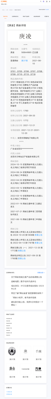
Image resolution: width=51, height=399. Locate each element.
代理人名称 (15, 153)
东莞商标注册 (9, 394)
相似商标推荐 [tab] (37, 16)
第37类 (24, 60)
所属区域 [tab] (46, 16)
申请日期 (36, 57)
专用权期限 (15, 130)
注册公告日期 (16, 125)
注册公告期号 (16, 120)
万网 (7, 9)
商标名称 (14, 49)
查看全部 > (41, 272)
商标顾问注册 (9, 332)
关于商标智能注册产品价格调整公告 (26, 277)
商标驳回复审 (9, 323)
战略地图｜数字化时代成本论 (23, 281)
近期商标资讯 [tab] (15, 16)
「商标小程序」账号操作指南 (23, 297)
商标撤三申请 (9, 328)
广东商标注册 (9, 391)
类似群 (13, 68)
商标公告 (14, 229)
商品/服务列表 (16, 79)
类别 (23, 57)
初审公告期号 (16, 111)
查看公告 (38, 235)
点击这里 (47, 9)
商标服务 (11, 9)
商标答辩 (8, 325)
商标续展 (8, 320)
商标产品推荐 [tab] (26, 16)
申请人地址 (15, 145)
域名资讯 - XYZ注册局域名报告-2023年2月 (27, 287)
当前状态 (36, 49)
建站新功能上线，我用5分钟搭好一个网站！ (27, 303)
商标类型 (14, 57)
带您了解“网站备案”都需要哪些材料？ (27, 293)
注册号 (24, 49)
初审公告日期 (16, 115)
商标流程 (14, 161)
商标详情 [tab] (5, 16)
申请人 (13, 138)
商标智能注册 (9, 318)
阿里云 (3, 9)
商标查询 (8, 335)
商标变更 (8, 330)
